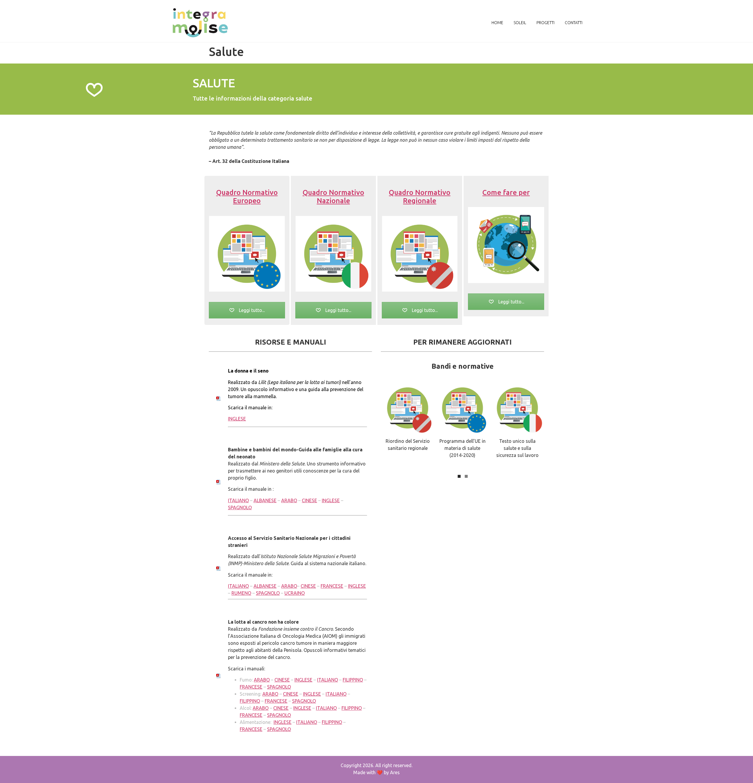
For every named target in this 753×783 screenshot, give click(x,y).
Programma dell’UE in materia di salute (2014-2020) (462, 448)
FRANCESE (332, 586)
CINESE (309, 500)
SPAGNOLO (240, 507)
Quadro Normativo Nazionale (333, 196)
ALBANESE (265, 500)
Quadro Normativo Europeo (247, 196)
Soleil (520, 22)
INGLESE (237, 418)
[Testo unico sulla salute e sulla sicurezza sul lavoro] (517, 408)
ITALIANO (238, 500)
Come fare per (506, 192)
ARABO (289, 500)
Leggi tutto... (251, 310)
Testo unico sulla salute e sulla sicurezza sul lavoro (517, 448)
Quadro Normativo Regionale (419, 196)
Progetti (545, 22)
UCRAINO (294, 593)
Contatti (573, 22)
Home (497, 22)
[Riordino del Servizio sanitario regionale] (407, 408)
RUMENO (241, 593)
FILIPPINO (353, 679)
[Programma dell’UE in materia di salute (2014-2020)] (462, 408)
